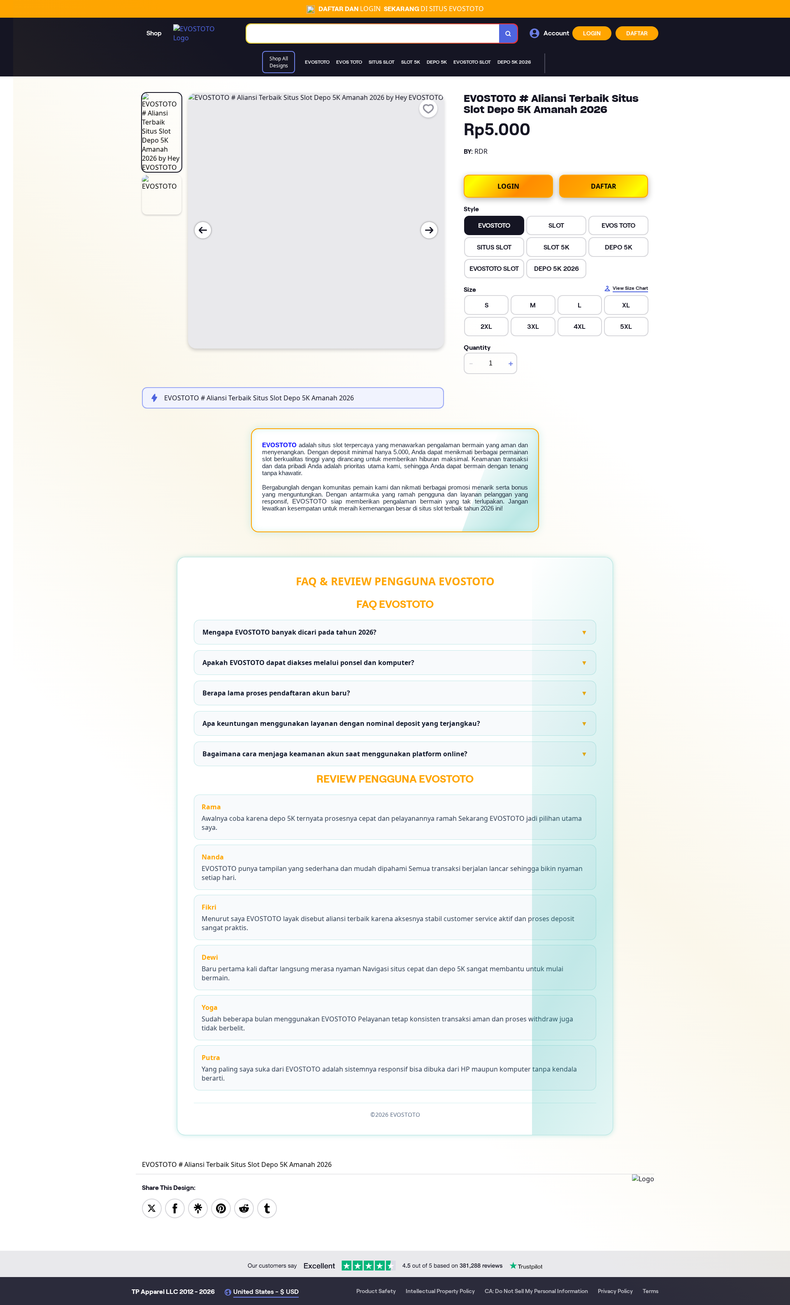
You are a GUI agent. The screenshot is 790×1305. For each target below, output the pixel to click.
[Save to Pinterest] (221, 1207)
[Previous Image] (203, 230)
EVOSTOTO (279, 444)
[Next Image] (429, 230)
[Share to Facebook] (175, 1207)
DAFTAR (637, 33)
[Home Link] (201, 33)
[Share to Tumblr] (267, 1207)
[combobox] (373, 33)
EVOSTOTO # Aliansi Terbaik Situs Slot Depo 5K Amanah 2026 (237, 1164)
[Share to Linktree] (198, 1207)
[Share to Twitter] (152, 1207)
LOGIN (592, 33)
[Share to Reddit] (244, 1207)
